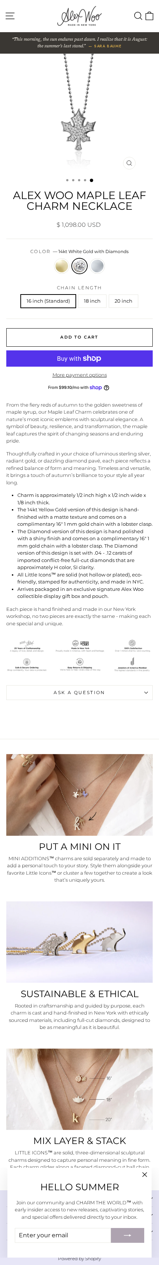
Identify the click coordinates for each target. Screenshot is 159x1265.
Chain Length (79, 287)
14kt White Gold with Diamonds (79, 266)
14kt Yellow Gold (61, 266)
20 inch (123, 301)
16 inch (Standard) (48, 301)
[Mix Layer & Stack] (79, 1089)
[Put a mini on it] (79, 795)
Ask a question (79, 692)
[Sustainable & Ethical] (79, 942)
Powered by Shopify (79, 1258)
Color (79, 251)
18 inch (92, 301)
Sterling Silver (97, 266)
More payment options (80, 375)
